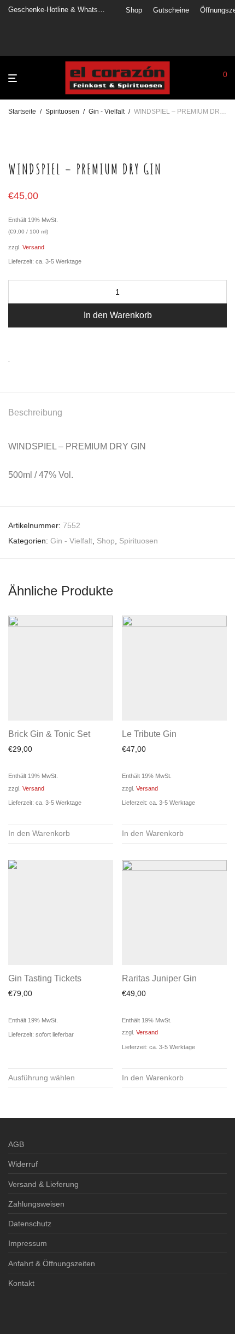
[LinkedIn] (156, 45)
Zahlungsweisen (36, 1204)
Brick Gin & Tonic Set (49, 734)
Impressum (27, 1243)
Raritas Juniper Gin (159, 978)
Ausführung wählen (41, 1077)
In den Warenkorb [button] (39, 833)
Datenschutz (29, 1223)
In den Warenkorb (118, 315)
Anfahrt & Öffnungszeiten (51, 1263)
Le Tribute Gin (149, 734)
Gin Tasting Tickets (44, 978)
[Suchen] (206, 78)
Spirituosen (62, 111)
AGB (16, 1144)
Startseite (22, 111)
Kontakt (21, 1283)
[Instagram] (142, 45)
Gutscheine (171, 10)
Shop (134, 10)
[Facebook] (128, 45)
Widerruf (23, 1164)
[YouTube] (170, 45)
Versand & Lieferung (43, 1184)
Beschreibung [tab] (35, 412)
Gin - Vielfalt (107, 111)
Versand (33, 247)
